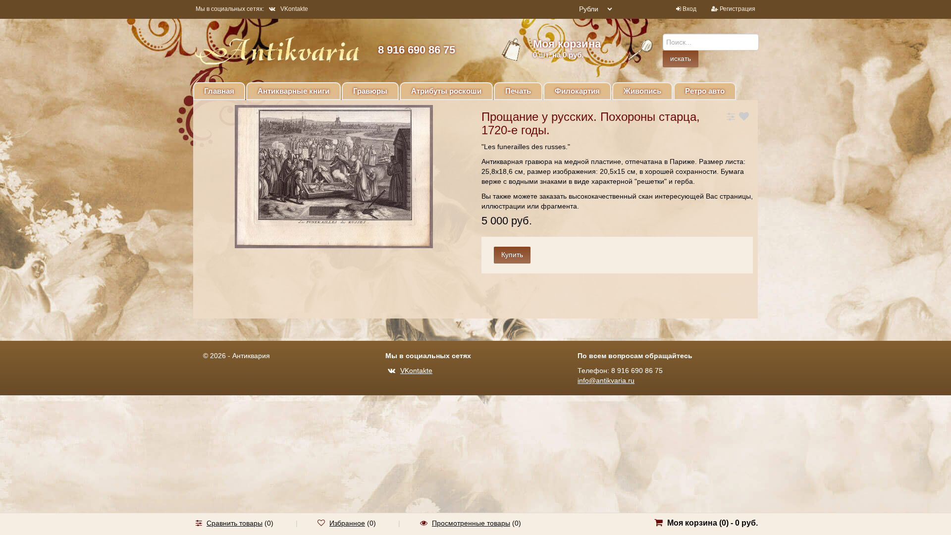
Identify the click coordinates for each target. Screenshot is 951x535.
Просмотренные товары (471, 523)
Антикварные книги (293, 91)
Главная (219, 91)
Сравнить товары (235, 523)
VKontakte (294, 8)
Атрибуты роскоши (446, 91)
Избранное (347, 523)
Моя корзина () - (712, 523)
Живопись (642, 91)
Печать (518, 91)
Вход (689, 8)
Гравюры (370, 91)
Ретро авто (705, 91)
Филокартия (577, 91)
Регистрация (737, 8)
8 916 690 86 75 (416, 50)
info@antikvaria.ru (606, 380)
